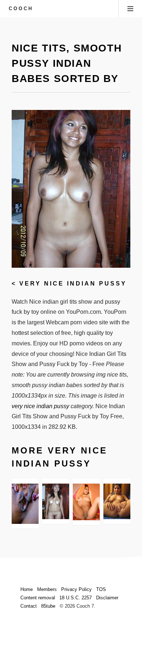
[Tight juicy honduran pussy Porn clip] (86, 502)
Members (47, 589)
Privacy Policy (76, 589)
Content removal (37, 597)
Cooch (21, 8)
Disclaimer (107, 597)
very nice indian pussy (73, 283)
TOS (101, 589)
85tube (48, 606)
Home (26, 589)
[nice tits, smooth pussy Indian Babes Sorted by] (55, 502)
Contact (28, 606)
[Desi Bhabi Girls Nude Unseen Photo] (116, 502)
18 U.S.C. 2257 (75, 597)
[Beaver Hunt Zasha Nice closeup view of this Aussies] (25, 504)
